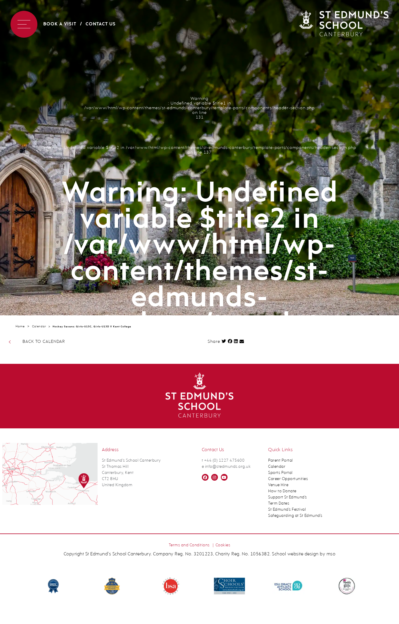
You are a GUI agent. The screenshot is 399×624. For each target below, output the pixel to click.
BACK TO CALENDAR (43, 342)
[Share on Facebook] (230, 341)
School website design (295, 554)
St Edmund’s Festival (287, 509)
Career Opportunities (288, 479)
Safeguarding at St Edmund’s (295, 516)
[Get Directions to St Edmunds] (50, 504)
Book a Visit (59, 24)
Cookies (223, 545)
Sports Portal (280, 473)
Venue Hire (278, 485)
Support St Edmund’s (287, 497)
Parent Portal (280, 460)
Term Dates (278, 503)
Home (20, 326)
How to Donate (282, 491)
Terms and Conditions (189, 545)
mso (331, 554)
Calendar (39, 326)
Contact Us (101, 24)
